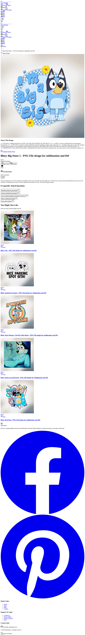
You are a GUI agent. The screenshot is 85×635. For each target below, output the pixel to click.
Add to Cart (6, 164)
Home (4, 46)
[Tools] (2, 17)
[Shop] (4, 12)
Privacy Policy (8, 617)
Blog (5, 607)
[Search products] (2, 19)
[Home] (2, 12)
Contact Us (7, 615)
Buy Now (14, 164)
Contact (6, 609)
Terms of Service (8, 618)
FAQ (5, 620)
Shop (5, 606)
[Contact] (4, 17)
